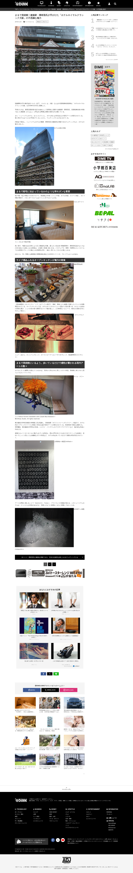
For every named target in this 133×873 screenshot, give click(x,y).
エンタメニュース (91, 818)
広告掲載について (107, 841)
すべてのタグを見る (111, 149)
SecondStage (112, 823)
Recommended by (68, 666)
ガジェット (18, 818)
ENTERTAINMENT (94, 809)
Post (49, 673)
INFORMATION (113, 809)
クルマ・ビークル (70, 812)
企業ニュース (112, 818)
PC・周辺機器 (18, 821)
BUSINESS (38, 809)
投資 (50, 814)
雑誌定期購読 (79, 841)
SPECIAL (111, 821)
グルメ (67, 814)
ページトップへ (66, 789)
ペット (67, 825)
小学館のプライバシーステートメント (93, 841)
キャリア (35, 812)
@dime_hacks (70, 690)
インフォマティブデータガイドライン (94, 839)
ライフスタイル (24, 9)
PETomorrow (112, 827)
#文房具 (106, 142)
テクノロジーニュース (21, 823)
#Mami (39, 21)
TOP (16, 9)
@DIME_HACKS (51, 690)
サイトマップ (80, 839)
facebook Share (43, 673)
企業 (34, 814)
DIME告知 (109, 812)
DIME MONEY (53, 812)
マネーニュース (53, 821)
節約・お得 (52, 816)
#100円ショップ (104, 135)
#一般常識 (95, 135)
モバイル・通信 (19, 814)
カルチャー (89, 814)
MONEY (53, 809)
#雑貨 (112, 142)
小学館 (72, 841)
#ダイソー (103, 138)
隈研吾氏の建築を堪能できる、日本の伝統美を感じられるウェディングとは (50, 557)
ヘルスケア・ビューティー (73, 823)
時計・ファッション (71, 821)
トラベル (68, 816)
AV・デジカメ (18, 812)
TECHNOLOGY (22, 809)
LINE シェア (56, 673)
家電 (16, 816)
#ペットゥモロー (96, 145)
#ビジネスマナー (96, 142)
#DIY (105, 145)
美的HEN (110, 830)
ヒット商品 (36, 816)
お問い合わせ (108, 839)
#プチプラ (95, 138)
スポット (88, 812)
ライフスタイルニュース (38, 9)
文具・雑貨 (68, 818)
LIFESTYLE (71, 809)
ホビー (88, 816)
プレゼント (109, 814)
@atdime (32, 690)
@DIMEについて (72, 839)
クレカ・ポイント (54, 818)
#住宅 (110, 145)
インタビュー (36, 818)
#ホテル (45, 21)
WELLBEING (111, 825)
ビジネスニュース (38, 821)
